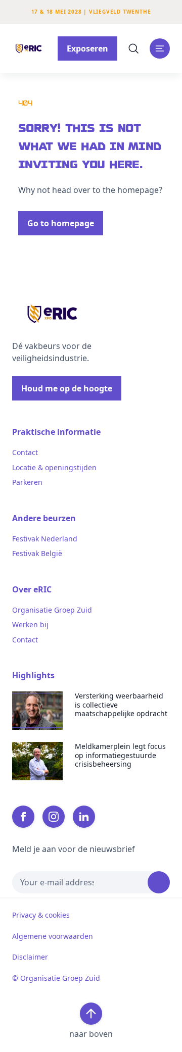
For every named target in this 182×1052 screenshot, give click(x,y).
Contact (25, 452)
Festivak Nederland (44, 538)
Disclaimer (30, 957)
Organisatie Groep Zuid (52, 610)
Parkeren (27, 482)
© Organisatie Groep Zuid (56, 978)
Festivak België (37, 553)
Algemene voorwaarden (52, 936)
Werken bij (30, 624)
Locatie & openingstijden (54, 467)
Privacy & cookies (41, 915)
